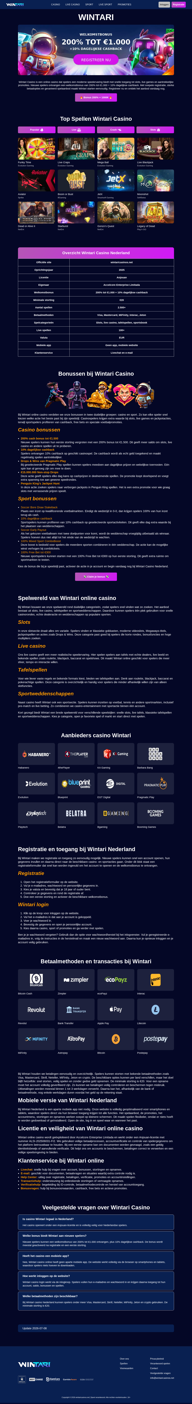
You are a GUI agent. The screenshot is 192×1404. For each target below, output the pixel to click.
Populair (34, 130)
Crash (113, 130)
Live (74, 130)
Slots (153, 130)
